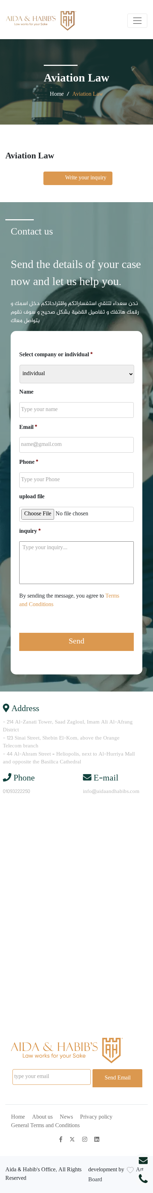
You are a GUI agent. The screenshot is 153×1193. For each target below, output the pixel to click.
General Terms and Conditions (45, 1126)
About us (42, 1117)
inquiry (30, 531)
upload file (31, 497)
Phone (28, 462)
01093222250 (16, 791)
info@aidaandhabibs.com (111, 791)
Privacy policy (96, 1117)
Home (57, 94)
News (66, 1117)
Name (26, 392)
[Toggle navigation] (137, 21)
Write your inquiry (77, 178)
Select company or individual (56, 355)
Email (28, 428)
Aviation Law (87, 94)
